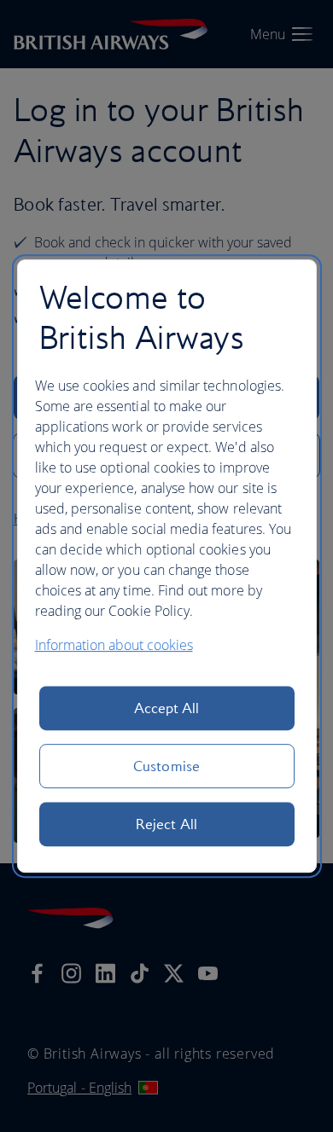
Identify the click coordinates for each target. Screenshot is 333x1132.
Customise (166, 766)
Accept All (167, 708)
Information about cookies (114, 645)
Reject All (166, 824)
